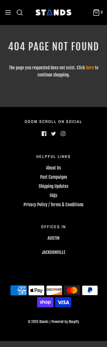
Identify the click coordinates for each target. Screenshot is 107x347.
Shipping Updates (53, 186)
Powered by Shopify (65, 321)
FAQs (53, 195)
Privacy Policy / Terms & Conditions (53, 204)
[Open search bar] (22, 12)
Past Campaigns (53, 177)
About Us (53, 168)
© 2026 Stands (38, 321)
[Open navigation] (8, 12)
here (90, 68)
